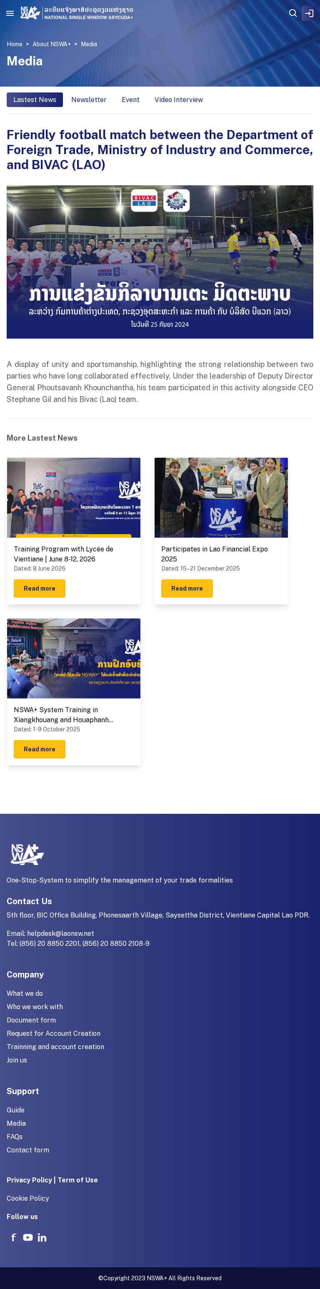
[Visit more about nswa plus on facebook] (14, 1237)
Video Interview (179, 100)
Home (14, 44)
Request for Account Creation (53, 1033)
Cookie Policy (28, 1198)
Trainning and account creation (55, 1047)
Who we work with (35, 1007)
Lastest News (34, 100)
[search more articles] (293, 13)
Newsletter (89, 100)
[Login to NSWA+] (309, 13)
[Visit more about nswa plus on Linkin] (42, 1237)
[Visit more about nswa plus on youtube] (28, 1237)
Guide (16, 1110)
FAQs (14, 1137)
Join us (17, 1060)
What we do (25, 993)
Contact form (28, 1150)
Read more (39, 588)
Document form (31, 1020)
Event (131, 100)
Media (16, 1123)
